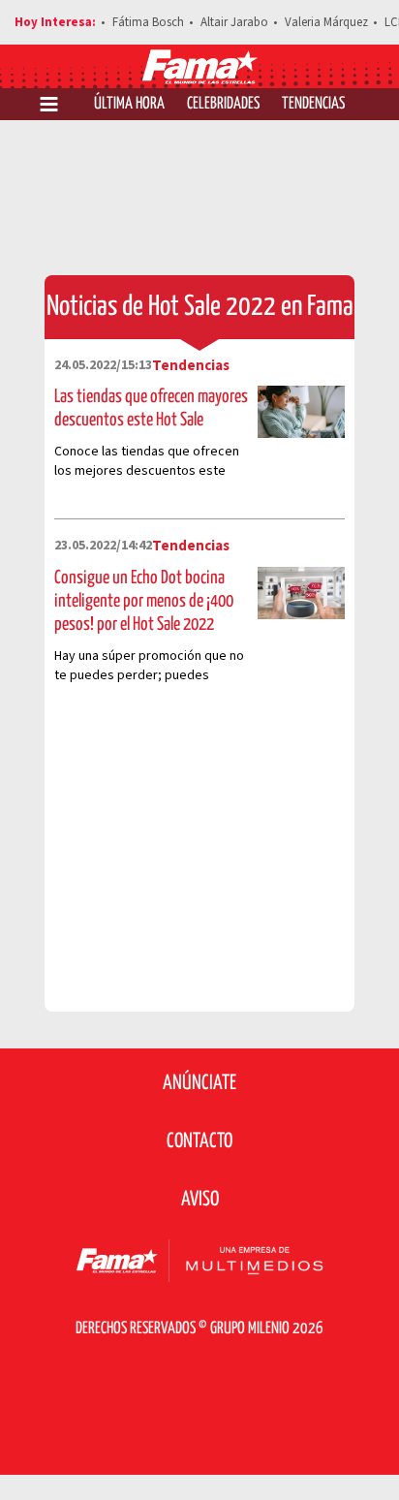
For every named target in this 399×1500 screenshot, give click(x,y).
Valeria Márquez (326, 22)
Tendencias (313, 104)
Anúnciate (199, 1083)
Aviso (200, 1199)
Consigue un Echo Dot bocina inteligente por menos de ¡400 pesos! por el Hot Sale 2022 (143, 601)
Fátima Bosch (148, 22)
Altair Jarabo (234, 22)
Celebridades (223, 104)
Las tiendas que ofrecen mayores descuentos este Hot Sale (151, 408)
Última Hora (129, 104)
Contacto (199, 1141)
